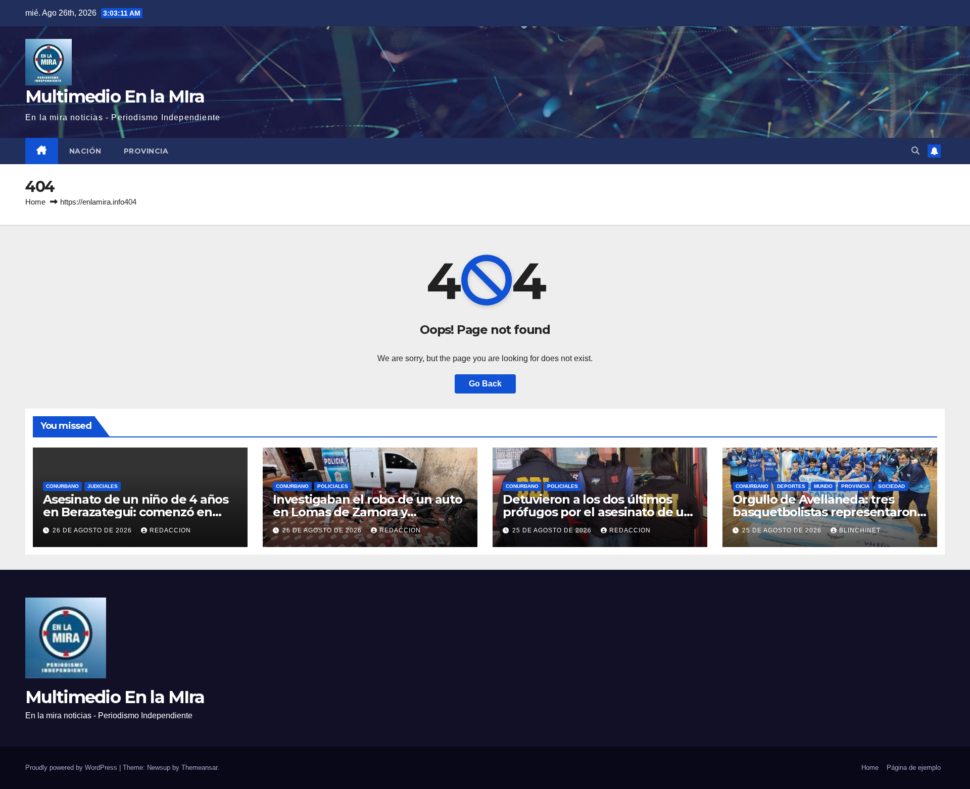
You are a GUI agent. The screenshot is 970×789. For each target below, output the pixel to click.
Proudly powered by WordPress (72, 767)
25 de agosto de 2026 (553, 530)
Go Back (485, 383)
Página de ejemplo (914, 767)
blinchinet (860, 530)
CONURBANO (62, 486)
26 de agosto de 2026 (93, 530)
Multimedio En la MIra (114, 96)
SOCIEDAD (891, 486)
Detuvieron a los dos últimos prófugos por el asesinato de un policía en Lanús (597, 512)
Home (35, 202)
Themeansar (199, 767)
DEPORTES (791, 486)
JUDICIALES (102, 486)
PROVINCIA (146, 151)
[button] (915, 150)
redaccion (170, 530)
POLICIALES (332, 486)
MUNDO (823, 486)
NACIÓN (85, 151)
